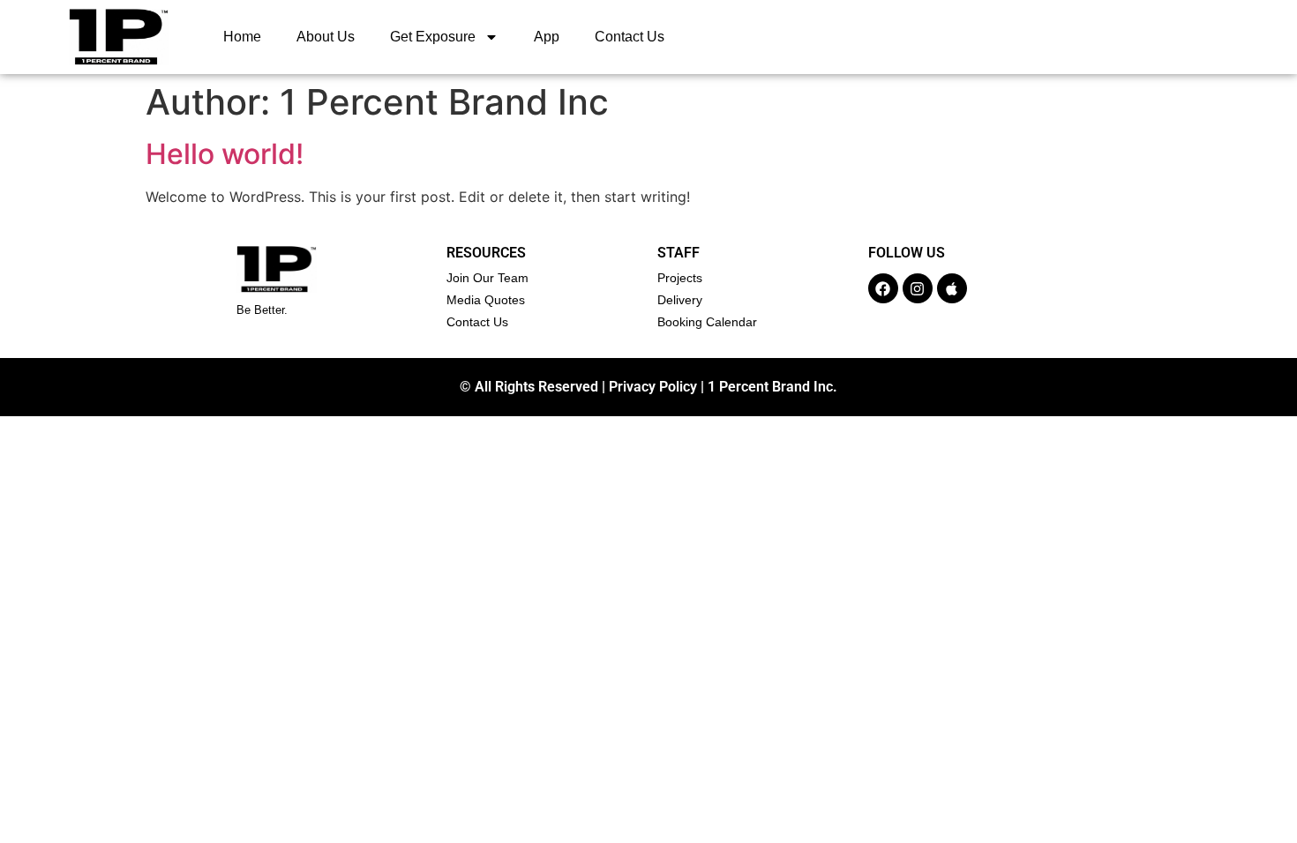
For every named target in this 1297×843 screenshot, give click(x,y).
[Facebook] (883, 288)
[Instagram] (918, 288)
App (546, 36)
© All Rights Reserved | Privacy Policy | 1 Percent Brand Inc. (648, 386)
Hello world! (225, 154)
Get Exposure (433, 36)
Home (242, 36)
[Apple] (952, 288)
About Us (325, 36)
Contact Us (629, 36)
